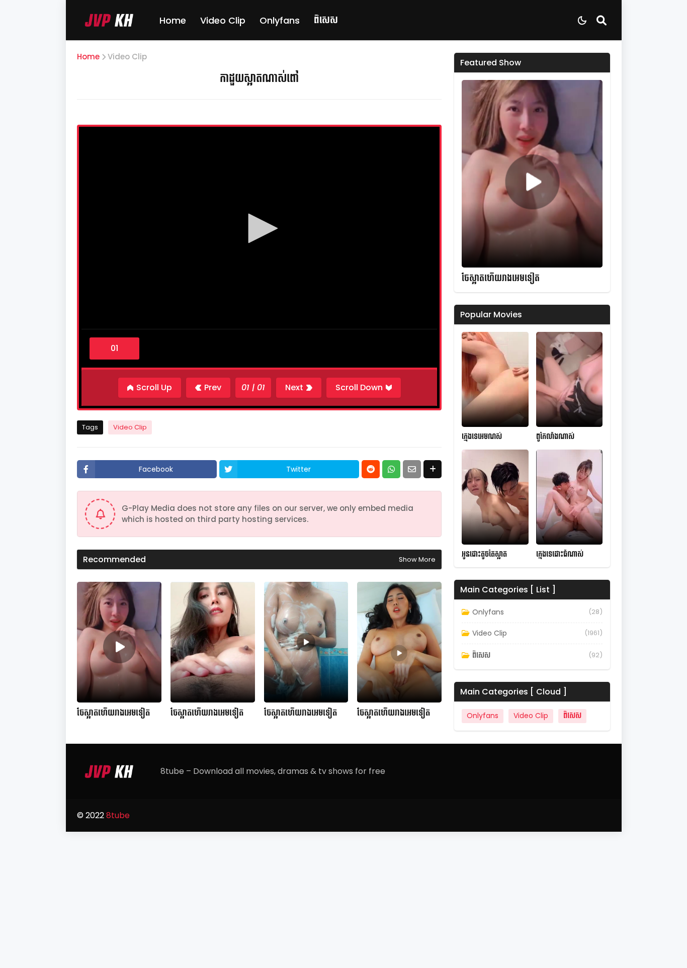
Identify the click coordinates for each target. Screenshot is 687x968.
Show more (417, 559)
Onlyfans (280, 20)
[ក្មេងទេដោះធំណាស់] (569, 497)
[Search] (601, 20)
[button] (259, 228)
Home (172, 20)
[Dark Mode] (582, 20)
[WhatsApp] (391, 469)
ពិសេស (326, 20)
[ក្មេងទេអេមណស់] (495, 379)
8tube (118, 815)
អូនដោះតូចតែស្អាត (484, 554)
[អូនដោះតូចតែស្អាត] (495, 497)
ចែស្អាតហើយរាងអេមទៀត (113, 713)
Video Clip (222, 20)
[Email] (412, 469)
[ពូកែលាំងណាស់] (569, 379)
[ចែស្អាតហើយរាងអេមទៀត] (119, 642)
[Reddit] (371, 469)
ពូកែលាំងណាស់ (555, 437)
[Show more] (432, 469)
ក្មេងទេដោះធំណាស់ (559, 554)
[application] (259, 229)
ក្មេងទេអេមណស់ (482, 437)
